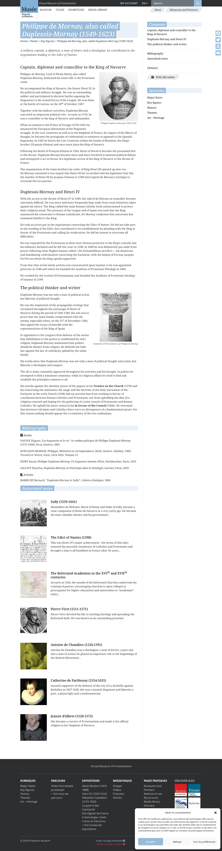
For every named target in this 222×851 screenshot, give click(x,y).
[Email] (218, 53)
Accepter (151, 841)
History (152, 107)
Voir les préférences (204, 841)
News (158, 10)
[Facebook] (218, 33)
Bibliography (155, 53)
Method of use (153, 794)
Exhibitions (76, 10)
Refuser (177, 841)
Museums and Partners (184, 10)
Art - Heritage (155, 118)
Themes (152, 112)
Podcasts (118, 794)
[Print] (218, 46)
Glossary (152, 68)
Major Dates (154, 97)
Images (117, 786)
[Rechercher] (198, 3)
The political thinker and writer (167, 44)
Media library (97, 10)
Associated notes (157, 58)
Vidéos (117, 790)
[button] (215, 812)
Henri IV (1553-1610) (94, 794)
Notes (34, 41)
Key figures (47, 41)
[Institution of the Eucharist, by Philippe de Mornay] (115, 317)
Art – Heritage (28, 801)
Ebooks (117, 797)
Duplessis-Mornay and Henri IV (166, 39)
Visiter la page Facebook (109, 840)
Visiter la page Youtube (110, 844)
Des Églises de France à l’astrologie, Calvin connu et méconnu (95, 817)
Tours (60, 10)
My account (129, 3)
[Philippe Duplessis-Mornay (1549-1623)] (118, 96)
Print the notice (165, 77)
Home (24, 41)
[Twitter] (218, 40)
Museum (46, 10)
